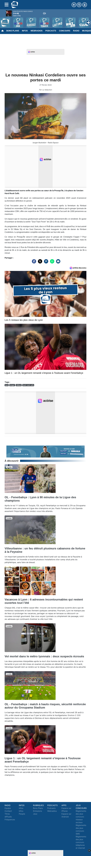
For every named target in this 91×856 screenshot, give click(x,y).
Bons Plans (12, 31)
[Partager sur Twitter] (39, 262)
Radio (76, 31)
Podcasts (50, 31)
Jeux (35, 814)
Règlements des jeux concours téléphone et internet (81, 842)
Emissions (37, 811)
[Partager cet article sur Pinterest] (45, 262)
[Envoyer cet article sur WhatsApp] (51, 262)
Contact (8, 811)
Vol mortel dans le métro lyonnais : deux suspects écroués (44, 656)
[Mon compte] (84, 4)
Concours (64, 31)
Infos (25, 31)
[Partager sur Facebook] (33, 262)
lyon (6, 385)
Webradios (37, 31)
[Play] (3, 21)
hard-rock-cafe (28, 385)
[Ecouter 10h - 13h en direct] (45, 451)
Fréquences (10, 819)
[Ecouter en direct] (74, 4)
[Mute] (44, 13)
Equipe (8, 808)
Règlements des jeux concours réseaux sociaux (81, 817)
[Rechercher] (79, 4)
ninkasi (18, 385)
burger (12, 385)
